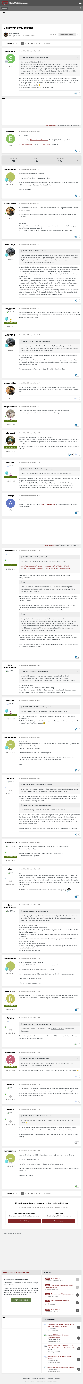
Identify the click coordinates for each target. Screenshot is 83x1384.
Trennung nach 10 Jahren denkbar (62, 1294)
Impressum (26, 1378)
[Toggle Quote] (22, 57)
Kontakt (57, 1378)
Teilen (54, 34)
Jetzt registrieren (24, 1221)
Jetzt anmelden (59, 1221)
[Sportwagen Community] (5, 3)
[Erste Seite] (4, 43)
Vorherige (10, 43)
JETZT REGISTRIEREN (21, 1300)
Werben (50, 1378)
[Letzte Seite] (39, 43)
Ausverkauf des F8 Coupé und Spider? (61, 1367)
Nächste (34, 43)
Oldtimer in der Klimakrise (39, 140)
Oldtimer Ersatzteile (25, 144)
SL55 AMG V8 (55, 1278)
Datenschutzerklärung (39, 1378)
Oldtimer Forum (29, 36)
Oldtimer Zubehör (45, 144)
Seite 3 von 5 (48, 43)
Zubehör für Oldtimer (48, 504)
